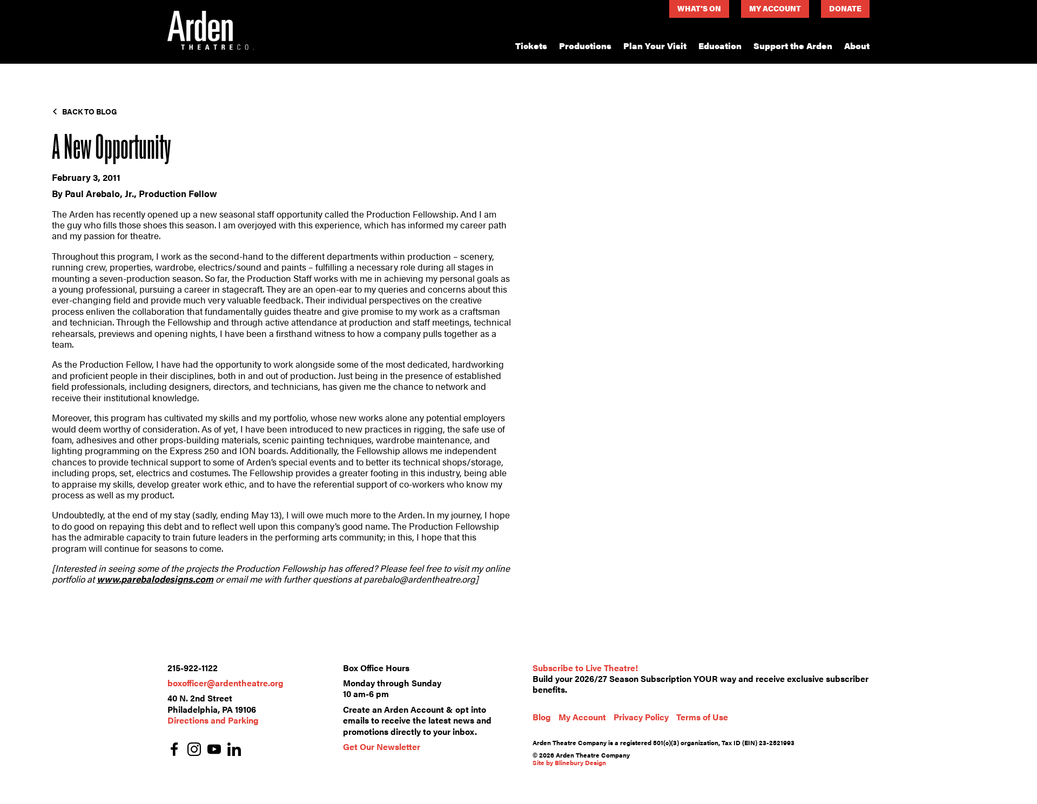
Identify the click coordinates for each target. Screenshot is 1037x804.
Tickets (531, 45)
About (857, 45)
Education (720, 45)
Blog (542, 717)
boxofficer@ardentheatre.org (225, 683)
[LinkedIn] (234, 750)
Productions (585, 45)
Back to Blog (89, 111)
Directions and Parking (213, 720)
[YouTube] (214, 750)
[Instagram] (194, 750)
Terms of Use (702, 717)
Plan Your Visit (654, 45)
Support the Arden (792, 45)
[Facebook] (174, 750)
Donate (845, 8)
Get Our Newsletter (381, 746)
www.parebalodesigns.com (155, 578)
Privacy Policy (641, 717)
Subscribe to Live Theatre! (585, 667)
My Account (775, 8)
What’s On (699, 8)
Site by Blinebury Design (569, 762)
